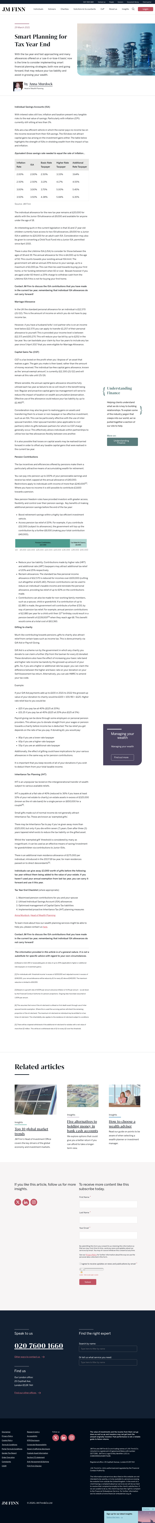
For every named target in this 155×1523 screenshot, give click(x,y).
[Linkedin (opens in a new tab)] (26, 1202)
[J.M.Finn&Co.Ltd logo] (10, 1503)
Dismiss (146, 1509)
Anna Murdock (22, 915)
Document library (133, 2)
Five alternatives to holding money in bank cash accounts (82, 1126)
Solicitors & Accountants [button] (85, 9)
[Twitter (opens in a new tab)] (18, 1202)
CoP (102, 9)
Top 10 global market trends (31, 1131)
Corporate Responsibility (36, 1445)
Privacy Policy (91, 1255)
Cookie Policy (7, 1440)
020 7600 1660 (88, 2)
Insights (125, 9)
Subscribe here (113, 1517)
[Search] (133, 9)
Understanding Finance (121, 441)
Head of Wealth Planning (43, 915)
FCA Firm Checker (34, 1466)
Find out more (121, 757)
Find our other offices (25, 1392)
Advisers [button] (52, 9)
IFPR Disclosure (33, 1440)
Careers (120, 2)
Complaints (6, 1462)
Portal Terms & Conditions (12, 1449)
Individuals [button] (38, 9)
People (111, 2)
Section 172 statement (36, 1457)
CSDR (4, 1466)
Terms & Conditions (9, 1445)
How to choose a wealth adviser (122, 1124)
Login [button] (145, 9)
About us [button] (113, 9)
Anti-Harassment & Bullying (38, 1462)
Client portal (147, 2)
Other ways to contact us (27, 1356)
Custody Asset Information (37, 1453)
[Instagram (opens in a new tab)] (34, 1202)
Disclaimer (6, 1432)
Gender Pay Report (9, 1453)
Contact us (101, 2)
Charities (65, 9)
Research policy (33, 1432)
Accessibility (32, 1436)
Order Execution (8, 1457)
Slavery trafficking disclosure (38, 1449)
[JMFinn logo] (14, 9)
